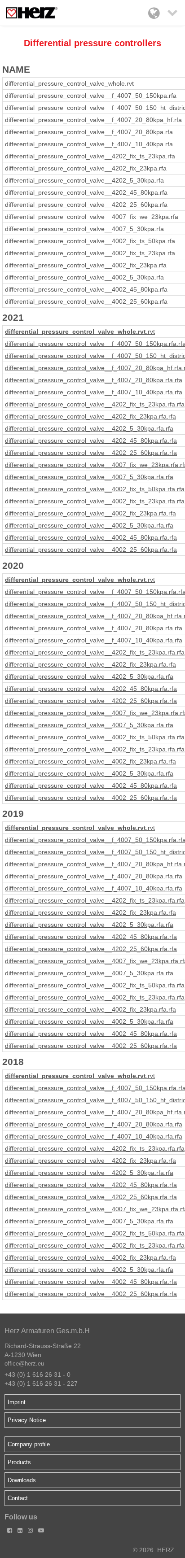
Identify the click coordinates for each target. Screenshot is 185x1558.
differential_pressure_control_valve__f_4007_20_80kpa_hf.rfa (93, 367)
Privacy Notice (27, 1420)
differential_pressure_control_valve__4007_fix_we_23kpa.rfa (91, 464)
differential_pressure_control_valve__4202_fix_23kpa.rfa (86, 416)
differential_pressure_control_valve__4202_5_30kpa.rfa (84, 428)
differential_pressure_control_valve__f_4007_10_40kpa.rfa (89, 392)
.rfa (177, 380)
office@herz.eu (24, 1363)
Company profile (29, 1444)
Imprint (17, 1402)
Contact (18, 1498)
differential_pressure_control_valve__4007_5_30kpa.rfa (84, 476)
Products (19, 1462)
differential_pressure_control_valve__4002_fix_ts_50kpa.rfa (90, 489)
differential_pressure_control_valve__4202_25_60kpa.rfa (86, 452)
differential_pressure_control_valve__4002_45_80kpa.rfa (86, 537)
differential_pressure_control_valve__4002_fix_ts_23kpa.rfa (90, 501)
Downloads (22, 1480)
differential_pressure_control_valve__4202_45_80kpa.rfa (86, 440)
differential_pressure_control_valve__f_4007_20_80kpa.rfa (89, 380)
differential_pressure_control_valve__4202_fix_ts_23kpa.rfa (90, 404)
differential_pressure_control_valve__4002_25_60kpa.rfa (86, 549)
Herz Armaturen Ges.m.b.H (47, 1331)
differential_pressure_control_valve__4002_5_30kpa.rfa (84, 525)
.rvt (150, 331)
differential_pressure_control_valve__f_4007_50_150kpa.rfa (90, 343)
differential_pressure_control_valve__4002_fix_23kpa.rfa (86, 513)
